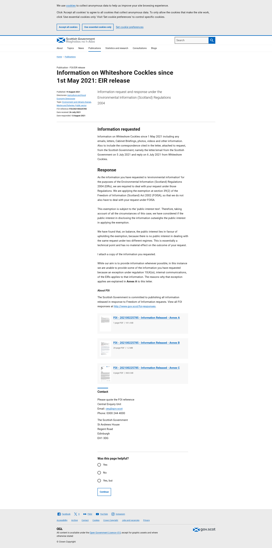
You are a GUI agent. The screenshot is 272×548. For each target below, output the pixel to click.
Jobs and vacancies (130, 520)
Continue (104, 492)
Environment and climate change (76, 102)
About (60, 48)
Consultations (140, 48)
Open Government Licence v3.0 (105, 532)
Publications (94, 48)
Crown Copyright (110, 520)
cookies (71, 5)
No (105, 472)
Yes (105, 464)
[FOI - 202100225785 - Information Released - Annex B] (105, 349)
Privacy (146, 520)
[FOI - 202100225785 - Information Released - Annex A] (105, 323)
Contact (85, 520)
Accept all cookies (68, 27)
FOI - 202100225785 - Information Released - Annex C (146, 367)
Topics (70, 48)
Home (59, 57)
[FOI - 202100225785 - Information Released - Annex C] (105, 374)
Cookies (96, 520)
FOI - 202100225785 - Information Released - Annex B (146, 342)
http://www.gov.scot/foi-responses (135, 306)
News (81, 48)
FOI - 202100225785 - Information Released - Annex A (146, 317)
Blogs (154, 48)
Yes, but (107, 480)
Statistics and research (116, 48)
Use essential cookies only (97, 27)
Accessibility (62, 520)
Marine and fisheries (65, 105)
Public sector (81, 105)
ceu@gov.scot (114, 408)
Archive (74, 520)
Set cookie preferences (130, 27)
